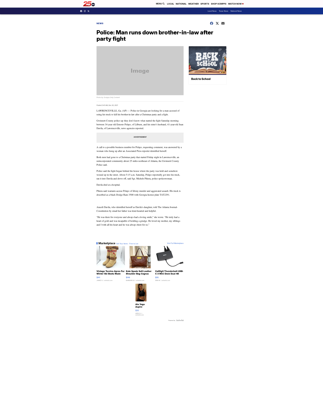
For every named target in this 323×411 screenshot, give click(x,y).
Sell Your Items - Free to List (127, 244)
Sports (204, 4)
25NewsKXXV (81, 11)
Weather (193, 4)
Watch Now (235, 4)
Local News (212, 11)
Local (170, 4)
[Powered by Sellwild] (180, 320)
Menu (159, 4)
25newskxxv (85, 11)
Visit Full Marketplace (175, 243)
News (100, 23)
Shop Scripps (218, 4)
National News (236, 11)
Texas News (223, 11)
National (181, 4)
